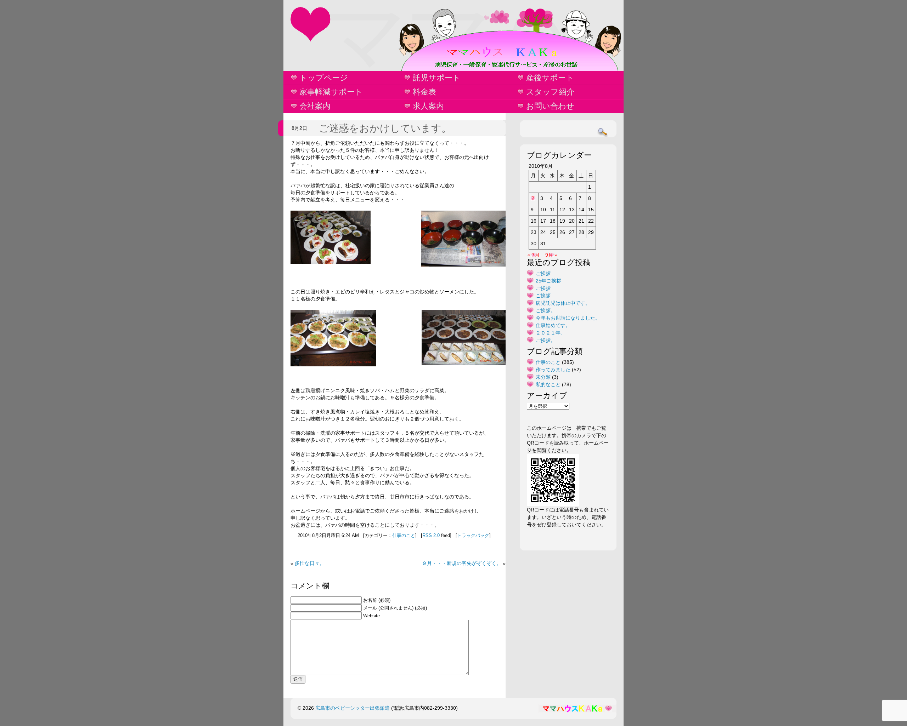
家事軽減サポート (331, 91)
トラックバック (473, 535)
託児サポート (437, 77)
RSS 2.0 (431, 535)
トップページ (323, 77)
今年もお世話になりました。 (568, 318)
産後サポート (550, 77)
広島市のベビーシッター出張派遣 (352, 708)
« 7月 (534, 255)
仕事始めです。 (553, 325)
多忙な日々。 (310, 563)
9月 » (551, 255)
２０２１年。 (550, 333)
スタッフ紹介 (550, 91)
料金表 (424, 91)
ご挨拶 (543, 273)
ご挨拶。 (546, 310)
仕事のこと (403, 535)
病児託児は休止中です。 (563, 303)
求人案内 (428, 106)
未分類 (543, 377)
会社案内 (315, 106)
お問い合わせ (550, 106)
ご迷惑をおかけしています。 (385, 128)
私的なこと (548, 384)
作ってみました (553, 369)
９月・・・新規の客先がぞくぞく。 (461, 563)
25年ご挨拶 (548, 281)
